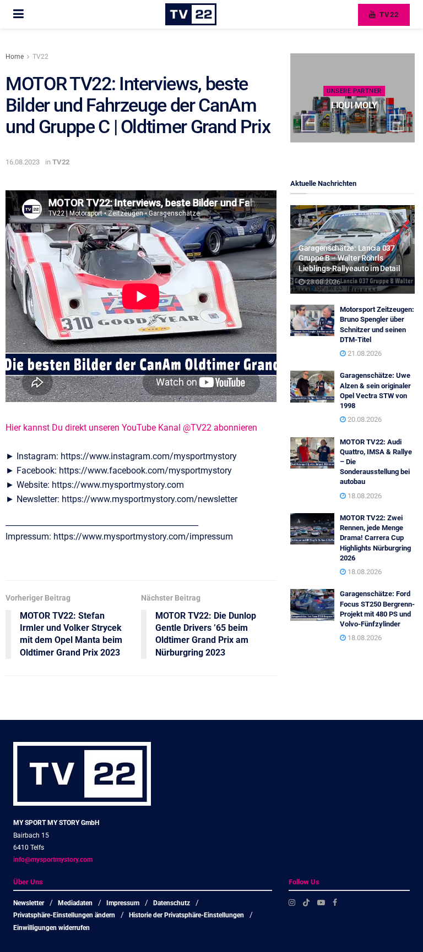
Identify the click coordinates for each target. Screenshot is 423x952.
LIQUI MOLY (354, 105)
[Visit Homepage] (190, 14)
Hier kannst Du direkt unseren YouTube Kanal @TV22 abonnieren (131, 427)
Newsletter (28, 903)
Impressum (122, 903)
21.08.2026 (364, 353)
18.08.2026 (364, 496)
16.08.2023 (23, 162)
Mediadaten (75, 903)
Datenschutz (171, 903)
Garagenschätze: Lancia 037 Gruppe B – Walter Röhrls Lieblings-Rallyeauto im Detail (349, 258)
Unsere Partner (354, 91)
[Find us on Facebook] (335, 902)
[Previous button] (308, 122)
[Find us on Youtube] (321, 902)
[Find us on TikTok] (306, 902)
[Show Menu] (18, 14)
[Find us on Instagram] (292, 902)
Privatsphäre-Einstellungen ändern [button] (64, 915)
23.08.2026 (322, 282)
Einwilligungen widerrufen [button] (51, 928)
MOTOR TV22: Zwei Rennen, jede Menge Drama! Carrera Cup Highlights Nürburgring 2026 (375, 538)
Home (15, 56)
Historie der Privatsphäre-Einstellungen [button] (186, 915)
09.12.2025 (356, 126)
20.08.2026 (364, 419)
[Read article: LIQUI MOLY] (352, 97)
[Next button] (396, 122)
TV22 (388, 14)
